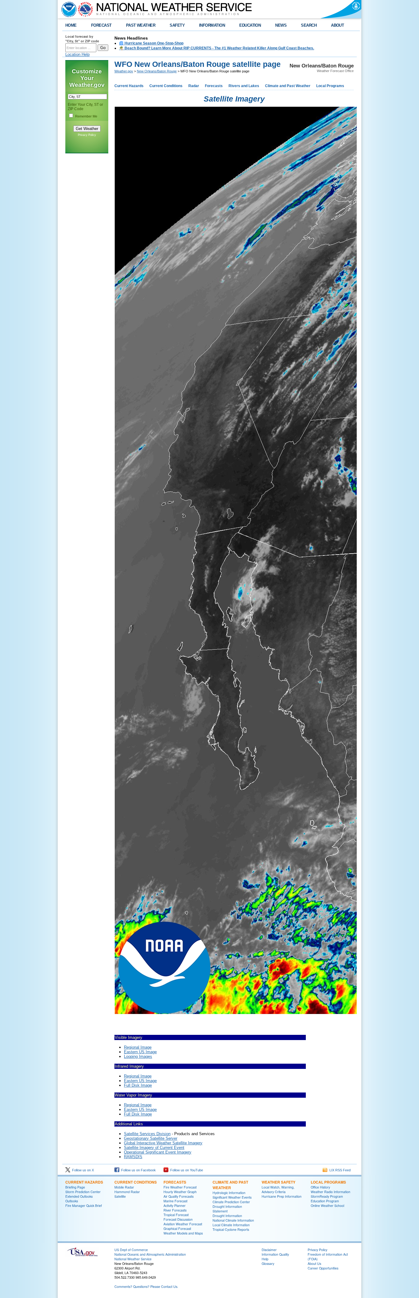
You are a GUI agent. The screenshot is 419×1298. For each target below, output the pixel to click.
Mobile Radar (124, 1187)
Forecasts (214, 86)
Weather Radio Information (330, 1191)
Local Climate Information (231, 1225)
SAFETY (177, 25)
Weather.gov (123, 71)
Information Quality (275, 1254)
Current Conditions (166, 86)
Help (265, 1259)
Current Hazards (129, 86)
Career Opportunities (323, 1268)
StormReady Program (327, 1196)
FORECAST (101, 25)
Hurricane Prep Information (282, 1196)
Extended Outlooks (79, 1196)
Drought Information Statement (227, 1208)
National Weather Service (133, 1259)
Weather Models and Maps (183, 1233)
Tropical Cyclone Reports (231, 1229)
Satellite (120, 1196)
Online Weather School (327, 1205)
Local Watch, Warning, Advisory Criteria (278, 1189)
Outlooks (71, 1201)
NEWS (280, 25)
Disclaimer (269, 1249)
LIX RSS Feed (339, 1170)
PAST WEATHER (141, 25)
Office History (320, 1187)
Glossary (268, 1263)
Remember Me (86, 116)
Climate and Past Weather (287, 86)
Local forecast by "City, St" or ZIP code (82, 38)
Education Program (325, 1201)
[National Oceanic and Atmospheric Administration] (67, 9)
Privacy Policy (87, 134)
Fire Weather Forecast (180, 1187)
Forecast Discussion (178, 1219)
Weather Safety (278, 1182)
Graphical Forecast (177, 1228)
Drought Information (227, 1215)
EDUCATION (250, 25)
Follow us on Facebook (137, 1170)
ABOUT (337, 25)
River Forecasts (174, 1210)
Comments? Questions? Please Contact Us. (146, 1286)
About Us (314, 1263)
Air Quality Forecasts (178, 1196)
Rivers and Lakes (244, 86)
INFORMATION (212, 25)
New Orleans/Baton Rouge (157, 71)
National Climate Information (233, 1220)
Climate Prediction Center (231, 1202)
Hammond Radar (127, 1191)
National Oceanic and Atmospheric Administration (150, 1254)
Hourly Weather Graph (180, 1191)
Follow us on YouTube (185, 1170)
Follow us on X (82, 1170)
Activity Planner (174, 1205)
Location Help (77, 54)
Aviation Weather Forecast (182, 1224)
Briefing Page (75, 1187)
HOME (71, 25)
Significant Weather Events (232, 1197)
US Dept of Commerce (131, 1249)
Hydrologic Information (229, 1192)
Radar (193, 86)
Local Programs (330, 86)
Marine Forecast (175, 1201)
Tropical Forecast (176, 1214)
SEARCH (309, 25)
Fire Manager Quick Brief (83, 1205)
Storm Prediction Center (83, 1191)
